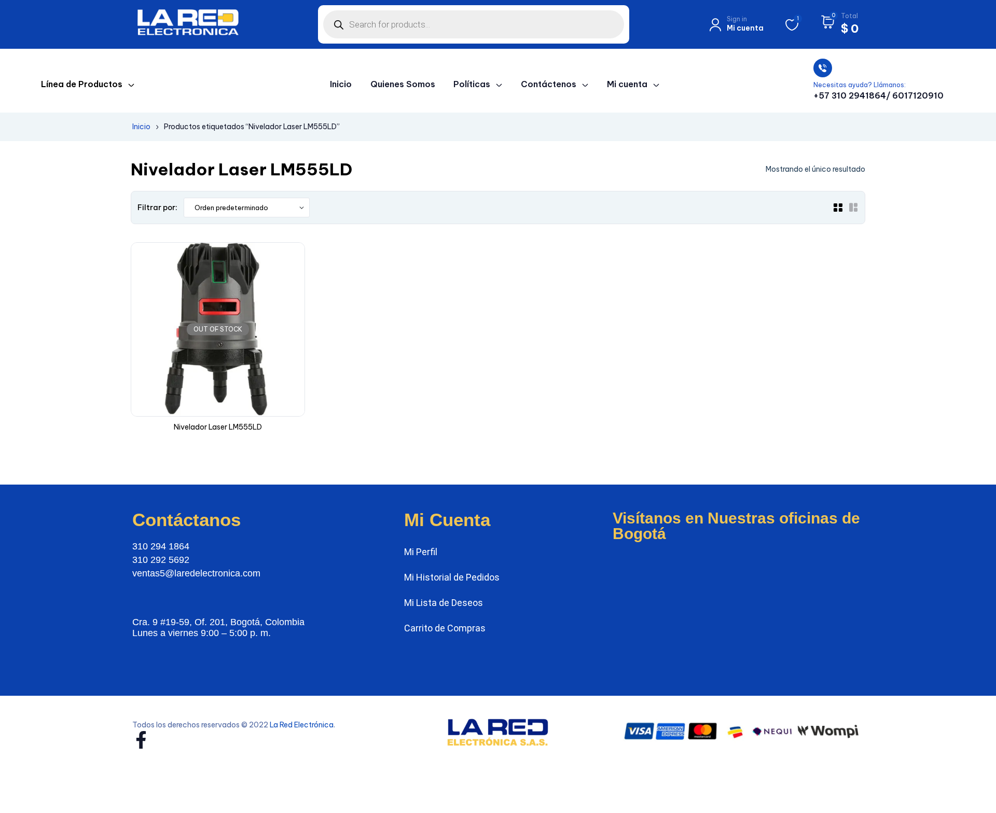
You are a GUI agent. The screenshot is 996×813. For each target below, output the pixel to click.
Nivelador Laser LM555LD (218, 427)
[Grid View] (838, 207)
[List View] (853, 207)
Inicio (141, 126)
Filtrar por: (157, 207)
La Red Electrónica (302, 724)
